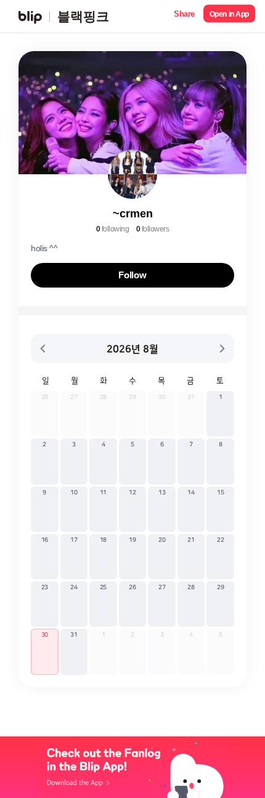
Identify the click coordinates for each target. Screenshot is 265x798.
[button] (184, 16)
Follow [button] (132, 275)
